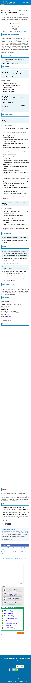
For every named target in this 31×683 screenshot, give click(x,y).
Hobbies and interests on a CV (11, 625)
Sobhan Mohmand (6, 14)
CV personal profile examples (11, 618)
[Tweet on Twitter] (9, 524)
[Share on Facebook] (6, 524)
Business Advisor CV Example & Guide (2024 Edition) (14, 556)
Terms (21, 676)
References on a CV (9, 627)
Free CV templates (8, 613)
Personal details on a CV (10, 622)
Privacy (26, 676)
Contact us (14, 676)
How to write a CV (8, 611)
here (5, 493)
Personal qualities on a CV (10, 623)
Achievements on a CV (9, 628)
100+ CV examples (8, 615)
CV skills (6, 620)
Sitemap (17, 678)
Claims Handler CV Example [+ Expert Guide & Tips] (14, 558)
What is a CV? (7, 610)
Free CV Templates (11, 497)
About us (8, 676)
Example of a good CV (9, 617)
